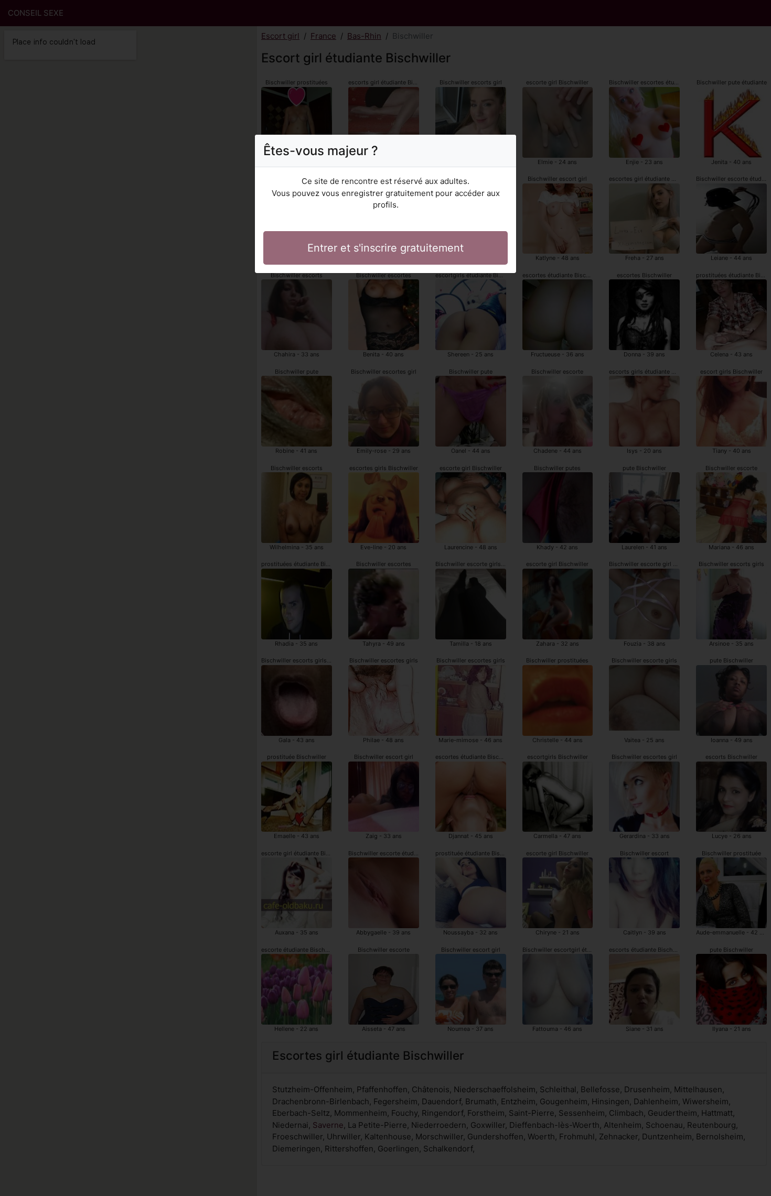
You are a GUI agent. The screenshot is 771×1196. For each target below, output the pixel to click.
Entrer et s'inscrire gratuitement (385, 248)
